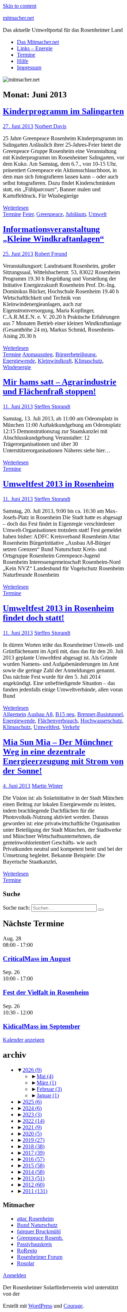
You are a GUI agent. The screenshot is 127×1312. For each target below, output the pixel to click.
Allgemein (14, 714)
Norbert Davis (50, 126)
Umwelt (98, 214)
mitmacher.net (18, 18)
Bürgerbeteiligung (75, 354)
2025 (32, 1102)
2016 (33, 1159)
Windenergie (17, 367)
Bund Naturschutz (37, 1225)
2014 (33, 1172)
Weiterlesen (16, 208)
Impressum (29, 67)
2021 (32, 1127)
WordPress (40, 1306)
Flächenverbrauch (58, 721)
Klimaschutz (88, 361)
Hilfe (22, 61)
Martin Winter (47, 786)
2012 (33, 1185)
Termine (26, 55)
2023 (32, 1115)
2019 (33, 1140)
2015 (33, 1166)
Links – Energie (35, 48)
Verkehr (71, 727)
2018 (33, 1146)
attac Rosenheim (35, 1219)
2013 (33, 1178)
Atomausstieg (37, 354)
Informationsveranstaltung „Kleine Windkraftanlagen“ (53, 234)
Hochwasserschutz (101, 721)
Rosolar (25, 1263)
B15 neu (64, 714)
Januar (48, 1095)
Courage (73, 1306)
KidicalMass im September (41, 1026)
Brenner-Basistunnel (100, 714)
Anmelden (14, 1275)
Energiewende (19, 361)
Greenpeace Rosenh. (40, 1238)
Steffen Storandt (52, 406)
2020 (32, 1134)
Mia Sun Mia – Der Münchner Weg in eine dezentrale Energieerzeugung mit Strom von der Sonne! (63, 756)
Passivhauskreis (34, 1244)
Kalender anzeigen (23, 1040)
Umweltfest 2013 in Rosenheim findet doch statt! (58, 613)
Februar (49, 1089)
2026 (32, 1070)
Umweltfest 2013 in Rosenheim (58, 483)
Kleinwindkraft (55, 361)
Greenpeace (49, 214)
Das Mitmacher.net (38, 42)
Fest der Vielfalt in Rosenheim (46, 992)
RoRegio (27, 1251)
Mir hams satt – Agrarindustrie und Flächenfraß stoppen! (59, 386)
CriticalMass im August (37, 958)
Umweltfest (46, 727)
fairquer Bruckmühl (39, 1231)
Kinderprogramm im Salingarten (63, 111)
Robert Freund (51, 254)
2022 (33, 1121)
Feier (28, 214)
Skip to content (19, 6)
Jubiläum (76, 214)
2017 (33, 1153)
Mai (45, 1076)
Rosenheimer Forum (39, 1257)
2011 (35, 1191)
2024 (32, 1108)
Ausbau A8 (40, 714)
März (46, 1083)
